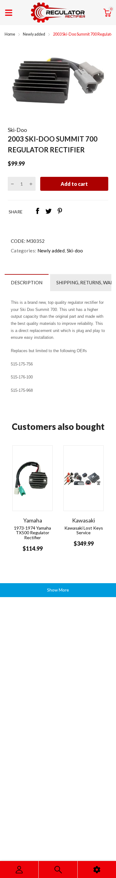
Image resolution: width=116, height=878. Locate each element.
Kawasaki (83, 520)
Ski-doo (74, 250)
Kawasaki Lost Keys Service (83, 530)
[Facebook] (37, 211)
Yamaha (32, 520)
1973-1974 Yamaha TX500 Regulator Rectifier (32, 532)
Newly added (50, 250)
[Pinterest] (60, 211)
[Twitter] (48, 211)
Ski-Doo (17, 129)
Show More (58, 589)
